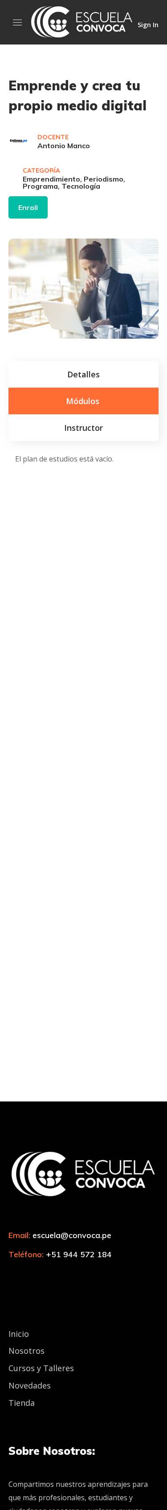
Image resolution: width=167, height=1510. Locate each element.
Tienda (21, 1402)
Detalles (83, 374)
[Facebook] (28, 1274)
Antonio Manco (63, 145)
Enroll (28, 207)
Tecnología (80, 186)
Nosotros (26, 1350)
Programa (40, 186)
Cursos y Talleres (41, 1368)
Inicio (18, 1333)
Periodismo (103, 178)
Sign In (148, 24)
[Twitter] (13, 1274)
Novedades (29, 1385)
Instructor (83, 427)
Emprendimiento (51, 178)
